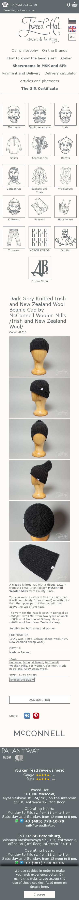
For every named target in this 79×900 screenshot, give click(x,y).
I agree (39, 894)
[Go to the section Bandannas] (14, 176)
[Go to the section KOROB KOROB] (40, 237)
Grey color (31, 668)
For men (51, 665)
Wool (43, 668)
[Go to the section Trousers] (14, 237)
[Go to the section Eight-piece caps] (40, 114)
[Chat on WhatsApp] (16, 821)
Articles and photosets (39, 81)
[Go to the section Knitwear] (14, 207)
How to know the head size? (31, 58)
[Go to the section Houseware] (65, 207)
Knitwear (15, 662)
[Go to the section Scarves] (40, 207)
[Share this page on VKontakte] (27, 717)
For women (36, 665)
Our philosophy (25, 50)
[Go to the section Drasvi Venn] (40, 268)
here (44, 886)
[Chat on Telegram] (21, 821)
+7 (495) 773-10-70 (44, 821)
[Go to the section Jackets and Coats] (40, 176)
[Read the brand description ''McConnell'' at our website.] (39, 733)
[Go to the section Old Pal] (65, 237)
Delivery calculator (61, 73)
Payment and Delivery (21, 73)
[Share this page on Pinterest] (36, 717)
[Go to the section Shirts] (14, 145)
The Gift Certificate (39, 88)
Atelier (66, 58)
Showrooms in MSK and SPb (40, 66)
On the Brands (54, 50)
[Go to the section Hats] (65, 114)
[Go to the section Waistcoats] (65, 176)
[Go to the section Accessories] (40, 145)
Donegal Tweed (33, 662)
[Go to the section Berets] (65, 145)
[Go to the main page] (39, 30)
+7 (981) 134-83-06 (44, 863)
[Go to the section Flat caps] (14, 114)
